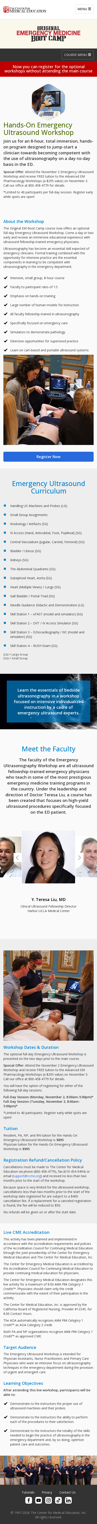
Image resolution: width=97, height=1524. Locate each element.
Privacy (47, 1492)
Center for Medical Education (25, 9)
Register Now (48, 456)
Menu (83, 9)
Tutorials (28, 1492)
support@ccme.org (27, 1176)
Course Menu (76, 55)
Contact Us (67, 1492)
